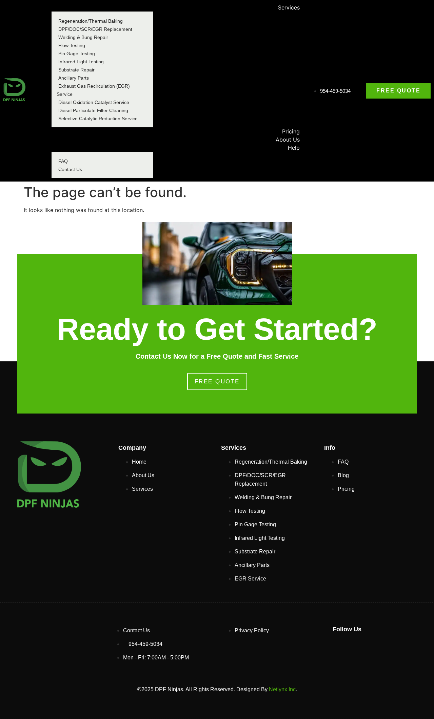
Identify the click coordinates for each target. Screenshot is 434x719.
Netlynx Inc (282, 689)
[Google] (341, 647)
